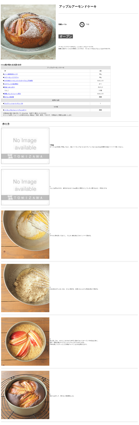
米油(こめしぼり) (9, 87)
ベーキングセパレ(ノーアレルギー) (15, 110)
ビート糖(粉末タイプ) (11, 74)
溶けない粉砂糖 (9, 97)
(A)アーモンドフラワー (11, 77)
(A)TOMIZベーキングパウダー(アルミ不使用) (18, 80)
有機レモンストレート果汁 (12, 93)
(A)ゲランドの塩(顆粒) (11, 84)
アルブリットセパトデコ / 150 (13, 103)
